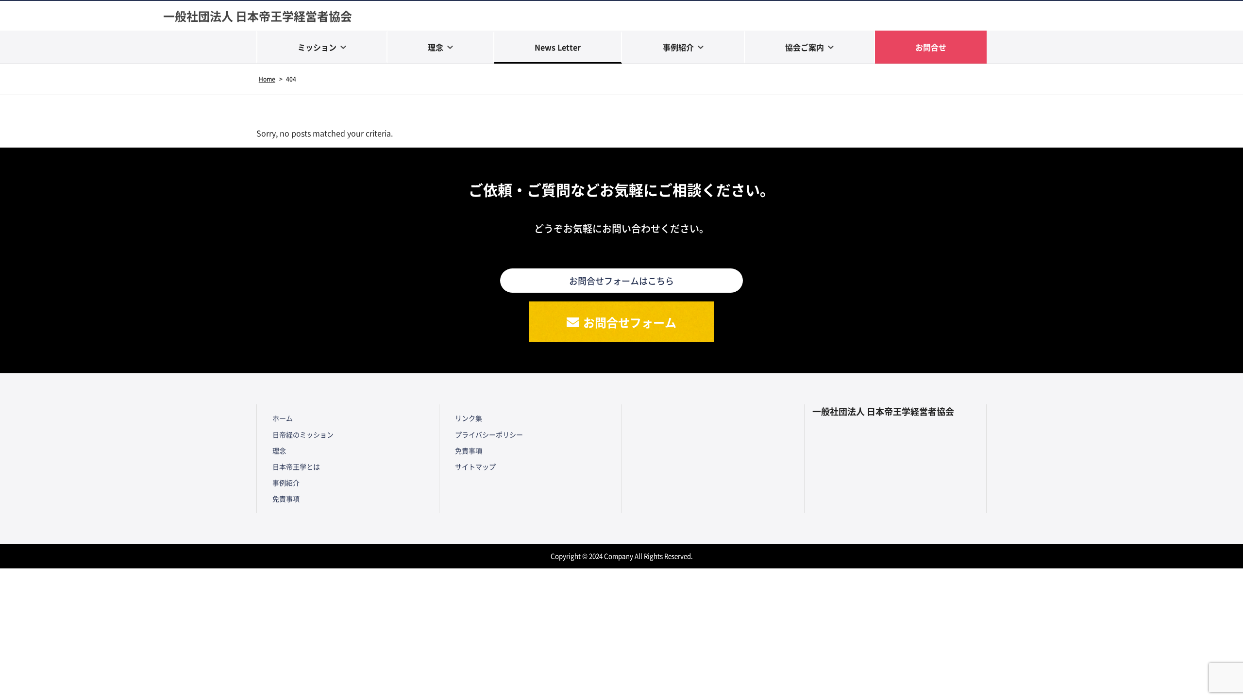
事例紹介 (678, 47)
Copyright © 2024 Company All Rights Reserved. (622, 556)
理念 (435, 47)
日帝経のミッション (303, 434)
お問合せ (930, 47)
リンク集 (468, 418)
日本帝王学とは (296, 466)
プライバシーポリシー (489, 434)
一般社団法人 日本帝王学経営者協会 (257, 15)
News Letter (558, 47)
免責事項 (286, 498)
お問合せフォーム (629, 322)
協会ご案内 (804, 47)
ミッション (317, 47)
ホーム (282, 418)
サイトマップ (475, 466)
